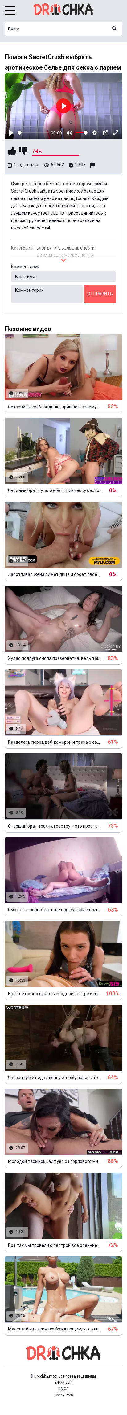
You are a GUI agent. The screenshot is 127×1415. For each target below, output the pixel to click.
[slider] (33, 133)
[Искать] (114, 29)
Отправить (100, 293)
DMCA (63, 1389)
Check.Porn (63, 1395)
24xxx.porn (64, 1382)
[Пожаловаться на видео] (93, 165)
